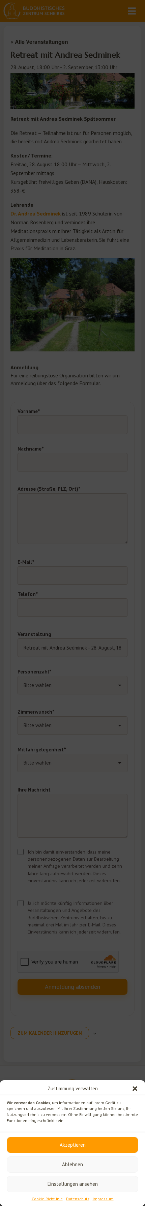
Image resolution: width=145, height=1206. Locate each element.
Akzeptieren (73, 1145)
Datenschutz (77, 1198)
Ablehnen (72, 1164)
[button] (135, 1088)
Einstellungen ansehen (73, 1184)
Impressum (103, 1198)
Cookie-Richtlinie (47, 1198)
